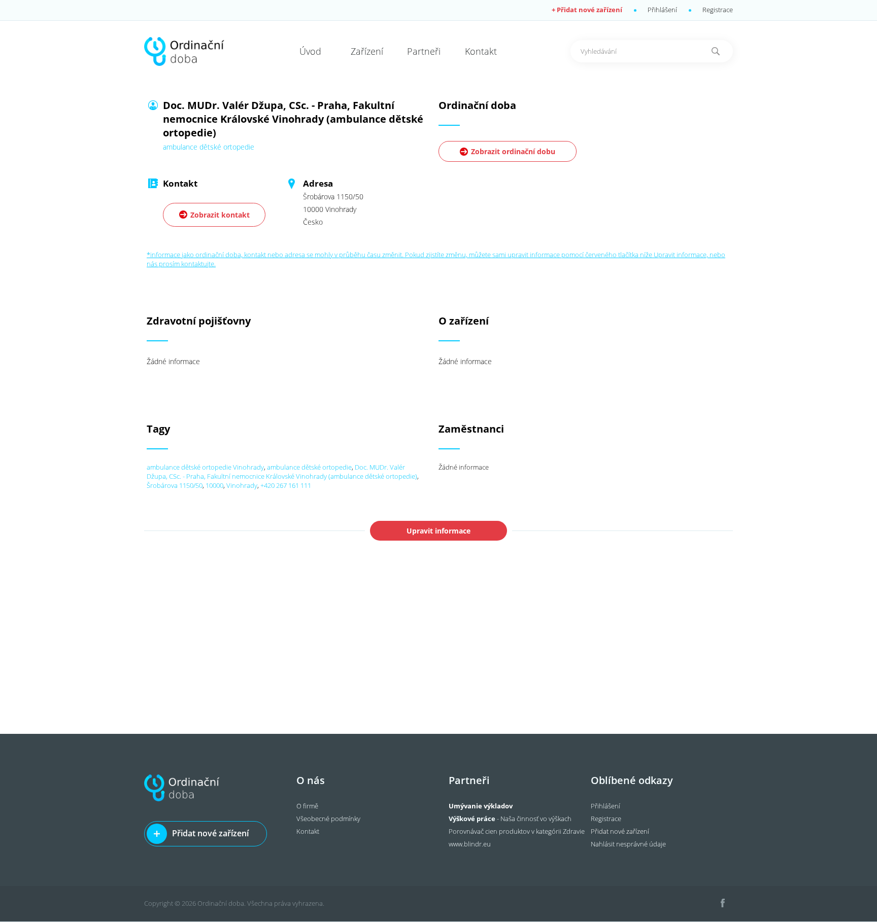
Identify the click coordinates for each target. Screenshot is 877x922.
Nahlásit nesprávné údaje (628, 843)
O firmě (307, 805)
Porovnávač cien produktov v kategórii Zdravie (517, 831)
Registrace (717, 9)
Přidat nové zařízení (210, 833)
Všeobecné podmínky (328, 818)
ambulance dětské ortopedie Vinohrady (205, 467)
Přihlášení (662, 9)
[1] (716, 51)
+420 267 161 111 (285, 485)
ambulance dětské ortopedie (309, 467)
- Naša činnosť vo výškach (510, 818)
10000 (214, 485)
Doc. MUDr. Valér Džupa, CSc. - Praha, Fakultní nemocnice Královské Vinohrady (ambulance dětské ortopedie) (282, 472)
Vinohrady (241, 485)
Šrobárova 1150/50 (175, 485)
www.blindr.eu (470, 843)
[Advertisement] (438, 658)
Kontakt (307, 831)
